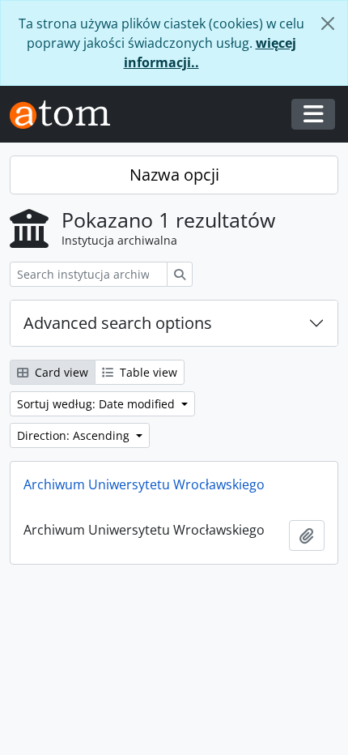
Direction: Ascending (75, 435)
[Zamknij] (327, 23)
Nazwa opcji (174, 175)
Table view (147, 372)
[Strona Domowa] (66, 114)
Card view (60, 372)
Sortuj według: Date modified (97, 404)
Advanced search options (117, 323)
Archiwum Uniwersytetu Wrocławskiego (144, 484)
